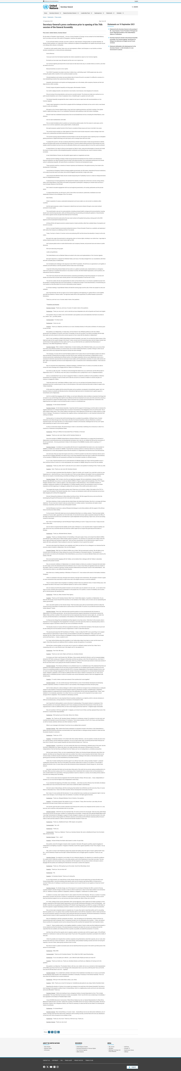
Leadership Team (85, 13)
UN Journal (111, 1046)
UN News (111, 1048)
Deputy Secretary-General (69, 13)
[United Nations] (50, 6)
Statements (109, 13)
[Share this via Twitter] (52, 1032)
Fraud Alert (68, 1060)
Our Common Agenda (81, 1050)
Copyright (55, 1060)
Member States (48, 1048)
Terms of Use (89, 1060)
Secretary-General (67, 7)
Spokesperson (98, 13)
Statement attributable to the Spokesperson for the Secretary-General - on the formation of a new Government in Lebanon (123, 48)
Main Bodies (47, 1046)
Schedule (119, 13)
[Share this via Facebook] (49, 1032)
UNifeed (126, 1051)
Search (136, 7)
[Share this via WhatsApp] (58, 1032)
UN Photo (126, 1046)
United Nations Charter (82, 1046)
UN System (47, 1050)
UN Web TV (127, 1048)
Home (45, 13)
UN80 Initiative (80, 1051)
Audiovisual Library (129, 1050)
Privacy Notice (78, 1060)
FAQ (62, 1060)
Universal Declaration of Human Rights (86, 1048)
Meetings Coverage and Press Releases (114, 1050)
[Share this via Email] (55, 1032)
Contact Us (46, 1060)
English (136, 1)
